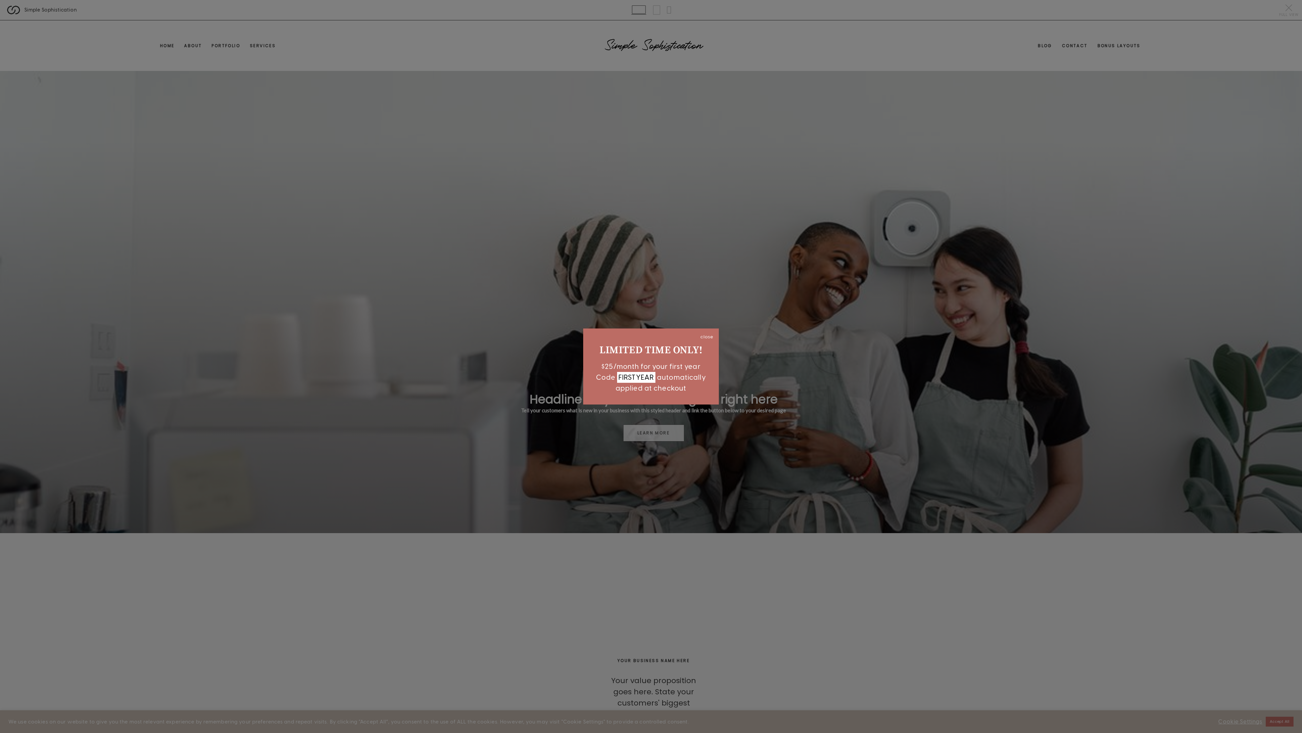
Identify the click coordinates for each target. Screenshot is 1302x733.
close (707, 336)
